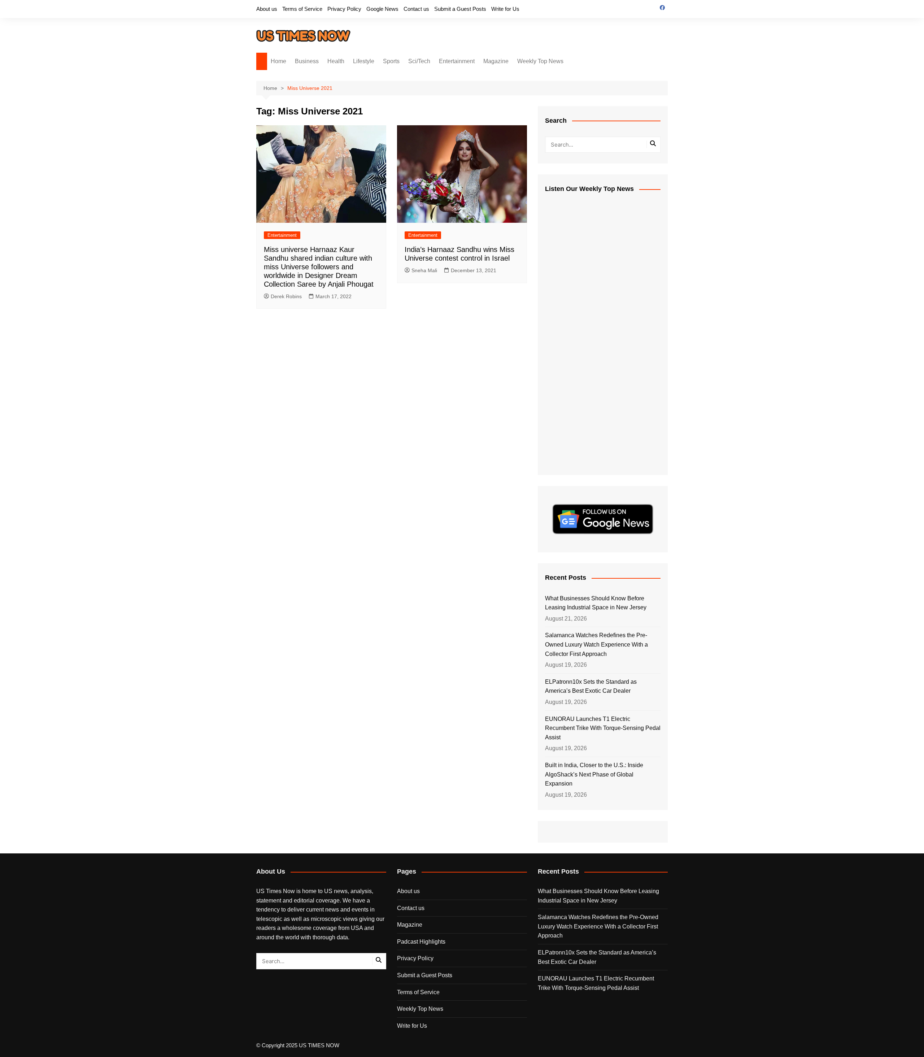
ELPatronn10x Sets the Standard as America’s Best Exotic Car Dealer (591, 686)
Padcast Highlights (421, 942)
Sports (391, 61)
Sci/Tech (419, 61)
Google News (382, 9)
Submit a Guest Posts (460, 9)
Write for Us (505, 9)
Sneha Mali (424, 270)
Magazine (496, 61)
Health (335, 61)
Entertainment (457, 61)
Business (307, 61)
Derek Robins (286, 296)
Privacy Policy (344, 9)
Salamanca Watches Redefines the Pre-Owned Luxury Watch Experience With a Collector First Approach (596, 644)
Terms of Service (302, 9)
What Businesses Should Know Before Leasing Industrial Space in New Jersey (595, 603)
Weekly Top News (540, 61)
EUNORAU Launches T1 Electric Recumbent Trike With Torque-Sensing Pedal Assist (603, 728)
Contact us (416, 9)
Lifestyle (363, 61)
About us (266, 9)
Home (278, 61)
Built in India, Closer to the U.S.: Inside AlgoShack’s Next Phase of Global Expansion (594, 774)
